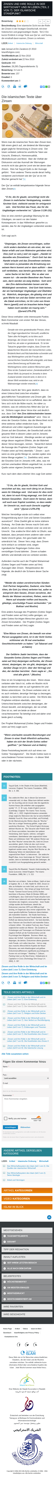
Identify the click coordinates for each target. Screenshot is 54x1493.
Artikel (10, 43)
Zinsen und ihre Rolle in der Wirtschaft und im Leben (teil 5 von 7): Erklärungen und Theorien (26, 1026)
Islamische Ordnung (24, 43)
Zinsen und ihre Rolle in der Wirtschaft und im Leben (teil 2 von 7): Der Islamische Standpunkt (27, 1005)
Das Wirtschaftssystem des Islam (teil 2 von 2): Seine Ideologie (26, 1174)
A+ (48, 21)
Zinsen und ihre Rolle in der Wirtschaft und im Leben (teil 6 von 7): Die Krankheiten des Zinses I (27, 1033)
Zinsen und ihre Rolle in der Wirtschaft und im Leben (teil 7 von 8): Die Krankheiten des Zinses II (28, 1040)
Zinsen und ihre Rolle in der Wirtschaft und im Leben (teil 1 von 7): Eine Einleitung (24, 968)
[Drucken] (14, 86)
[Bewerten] (3, 86)
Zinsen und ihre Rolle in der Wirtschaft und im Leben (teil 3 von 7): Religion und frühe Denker (25, 975)
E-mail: (5, 1083)
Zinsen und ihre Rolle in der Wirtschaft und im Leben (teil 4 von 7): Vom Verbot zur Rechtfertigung (28, 1019)
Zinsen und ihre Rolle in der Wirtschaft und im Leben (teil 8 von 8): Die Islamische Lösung (26, 1047)
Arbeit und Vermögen (16, 1180)
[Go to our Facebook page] (19, 1345)
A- (40, 21)
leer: (5, 43)
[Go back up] (49, 1217)
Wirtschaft (39, 43)
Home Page (7, 1329)
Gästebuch (7, 1333)
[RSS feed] (35, 1345)
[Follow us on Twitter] (27, 1345)
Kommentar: (8, 1095)
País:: (5, 1075)
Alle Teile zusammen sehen (15, 1054)
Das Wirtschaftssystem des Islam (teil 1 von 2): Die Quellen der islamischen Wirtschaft (28, 1167)
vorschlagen (10, 1127)
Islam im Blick (36, 1329)
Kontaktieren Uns (11, 1337)
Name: (6, 1067)
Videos (25, 1329)
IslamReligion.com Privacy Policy (26, 1333)
